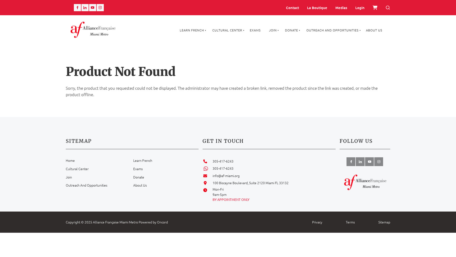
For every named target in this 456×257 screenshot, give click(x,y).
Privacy (317, 222)
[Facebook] (77, 7)
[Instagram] (100, 7)
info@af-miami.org (226, 175)
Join (273, 30)
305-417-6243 (223, 161)
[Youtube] (92, 7)
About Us (374, 30)
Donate (291, 30)
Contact (292, 7)
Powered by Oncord (153, 222)
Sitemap (384, 222)
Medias (341, 7)
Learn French (192, 30)
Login (360, 7)
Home (70, 160)
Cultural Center (227, 30)
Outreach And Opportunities (332, 30)
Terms (350, 222)
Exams (255, 30)
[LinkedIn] (85, 7)
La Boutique (317, 7)
